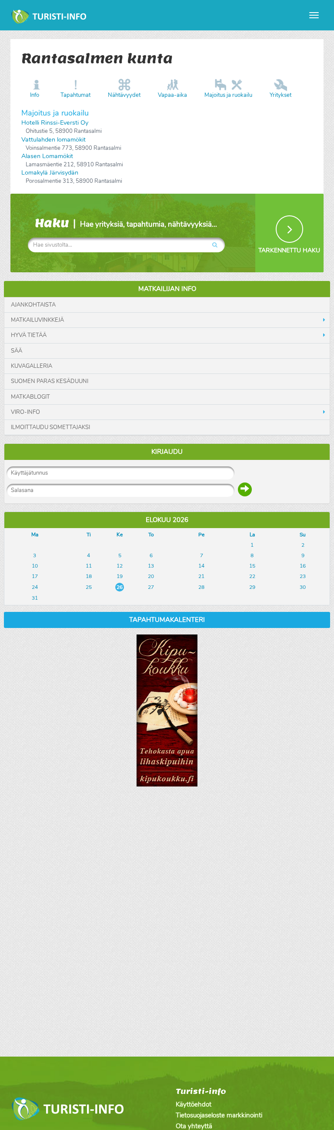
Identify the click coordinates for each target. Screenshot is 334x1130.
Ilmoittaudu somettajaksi (50, 427)
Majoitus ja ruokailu (228, 95)
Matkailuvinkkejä (37, 320)
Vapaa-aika (172, 95)
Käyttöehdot (193, 1104)
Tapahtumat (75, 95)
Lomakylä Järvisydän (49, 173)
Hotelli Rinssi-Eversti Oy (54, 123)
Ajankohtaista (33, 305)
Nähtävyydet (124, 95)
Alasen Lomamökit (47, 156)
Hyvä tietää (29, 335)
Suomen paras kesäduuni (49, 381)
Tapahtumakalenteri (167, 619)
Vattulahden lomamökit (53, 139)
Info (34, 95)
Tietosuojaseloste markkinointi (219, 1115)
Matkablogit (30, 397)
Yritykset (280, 95)
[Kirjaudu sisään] (245, 489)
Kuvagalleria (31, 366)
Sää (16, 351)
